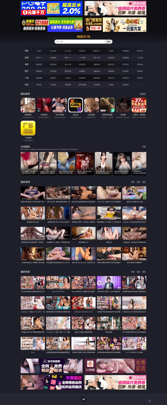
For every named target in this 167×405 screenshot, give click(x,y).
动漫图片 (82, 71)
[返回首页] (149, 400)
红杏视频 (97, 85)
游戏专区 (82, 51)
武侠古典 (82, 78)
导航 (27, 84)
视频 (27, 57)
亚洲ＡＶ (39, 58)
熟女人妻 (97, 58)
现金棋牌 (126, 51)
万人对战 (68, 51)
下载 (144, 147)
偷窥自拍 (39, 71)
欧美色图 (68, 71)
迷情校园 (97, 78)
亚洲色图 (53, 71)
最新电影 (25, 271)
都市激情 (39, 78)
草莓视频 (68, 85)
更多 (144, 182)
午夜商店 (53, 85)
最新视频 (25, 181)
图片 (27, 71)
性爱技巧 (140, 78)
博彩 (27, 51)
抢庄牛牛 (140, 51)
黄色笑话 (126, 78)
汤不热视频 (82, 85)
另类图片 (140, 71)
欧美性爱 (82, 64)
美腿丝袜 (97, 71)
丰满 (132, 272)
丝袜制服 (111, 58)
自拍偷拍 (53, 58)
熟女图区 (126, 71)
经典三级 (111, 64)
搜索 (108, 42)
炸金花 (111, 51)
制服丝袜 (97, 64)
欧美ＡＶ (68, 58)
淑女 (138, 272)
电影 (27, 64)
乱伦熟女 (126, 64)
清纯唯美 (111, 71)
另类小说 (111, 78)
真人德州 (53, 51)
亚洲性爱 (39, 64)
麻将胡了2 (96, 51)
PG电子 (39, 51)
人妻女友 (68, 78)
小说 (27, 78)
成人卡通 (68, 64)
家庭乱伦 (53, 78)
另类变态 (140, 64)
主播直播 (126, 58)
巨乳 (138, 182)
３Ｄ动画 (82, 58)
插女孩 (39, 85)
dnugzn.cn (83, 37)
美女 (132, 182)
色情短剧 (126, 85)
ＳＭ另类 (140, 58)
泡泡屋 (111, 85)
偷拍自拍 (53, 64)
